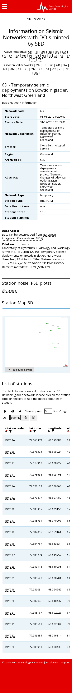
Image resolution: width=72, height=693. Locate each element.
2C (51, 65)
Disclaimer (52, 662)
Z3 (47, 69)
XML (48, 267)
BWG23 (10, 566)
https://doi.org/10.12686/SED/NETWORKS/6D (33, 263)
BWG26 (10, 601)
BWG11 (10, 474)
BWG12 (10, 497)
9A (17, 55)
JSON (40, 267)
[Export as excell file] (25, 418)
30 (43, 51)
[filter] (10, 431)
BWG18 (10, 532)
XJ (55, 55)
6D (58, 65)
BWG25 (10, 451)
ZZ (39, 59)
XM (12, 69)
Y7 (68, 55)
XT (20, 69)
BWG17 (10, 520)
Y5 (40, 69)
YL (26, 69)
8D (64, 51)
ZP (67, 69)
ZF (60, 69)
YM (33, 69)
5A (57, 51)
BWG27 (10, 555)
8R (4, 55)
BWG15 (10, 543)
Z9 (54, 69)
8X (10, 55)
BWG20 (10, 647)
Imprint (65, 662)
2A (38, 65)
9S (30, 55)
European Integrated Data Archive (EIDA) (29, 236)
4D (50, 51)
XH (5, 69)
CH (30, 51)
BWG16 (10, 589)
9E (24, 55)
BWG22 (10, 635)
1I (37, 51)
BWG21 (10, 612)
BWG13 (10, 463)
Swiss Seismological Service (26, 662)
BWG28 (10, 509)
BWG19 (10, 624)
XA (65, 65)
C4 (37, 55)
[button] (4, 6)
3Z (44, 65)
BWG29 (10, 578)
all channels (9, 290)
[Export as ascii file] (33, 418)
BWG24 (10, 440)
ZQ (36, 72)
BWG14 (10, 486)
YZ (33, 59)
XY (61, 55)
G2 (44, 55)
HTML (32, 267)
